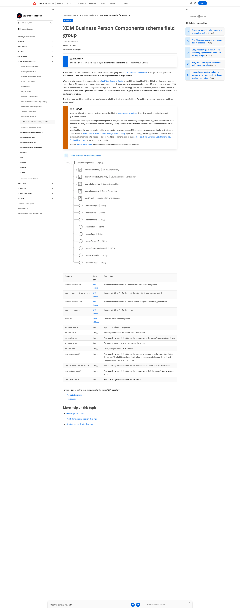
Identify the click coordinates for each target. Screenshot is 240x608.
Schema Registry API (25, 193)
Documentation (69, 15)
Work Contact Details (28, 117)
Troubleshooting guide (26, 203)
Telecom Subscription (28, 112)
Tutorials (21, 198)
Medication (24, 153)
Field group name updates (29, 178)
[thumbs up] (133, 605)
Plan (21, 158)
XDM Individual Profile (28, 62)
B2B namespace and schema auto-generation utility (104, 133)
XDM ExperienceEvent (27, 138)
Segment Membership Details (31, 107)
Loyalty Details (26, 92)
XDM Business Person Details (31, 127)
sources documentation (127, 113)
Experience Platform (87, 15)
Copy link (203, 16)
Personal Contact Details (29, 97)
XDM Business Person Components (35, 122)
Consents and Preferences (30, 67)
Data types (22, 183)
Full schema (71, 399)
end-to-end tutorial (84, 144)
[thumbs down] (138, 605)
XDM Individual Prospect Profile (31, 133)
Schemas (72, 46)
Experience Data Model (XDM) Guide (114, 15)
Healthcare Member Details (31, 77)
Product (23, 163)
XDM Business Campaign (28, 143)
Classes (21, 52)
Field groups (22, 57)
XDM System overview (26, 37)
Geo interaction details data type (79, 424)
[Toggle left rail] (53, 9)
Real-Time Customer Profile (112, 81)
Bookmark (193, 16)
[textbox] (35, 22)
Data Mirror (22, 47)
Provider (23, 168)
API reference (23, 208)
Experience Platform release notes (30, 213)
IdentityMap (25, 87)
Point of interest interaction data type (81, 419)
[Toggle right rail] (186, 9)
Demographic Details (28, 72)
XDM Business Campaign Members (31, 148)
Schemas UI (22, 188)
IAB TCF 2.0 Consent (28, 82)
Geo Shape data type (75, 413)
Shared (22, 173)
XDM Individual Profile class (136, 72)
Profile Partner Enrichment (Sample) (34, 102)
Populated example (74, 395)
